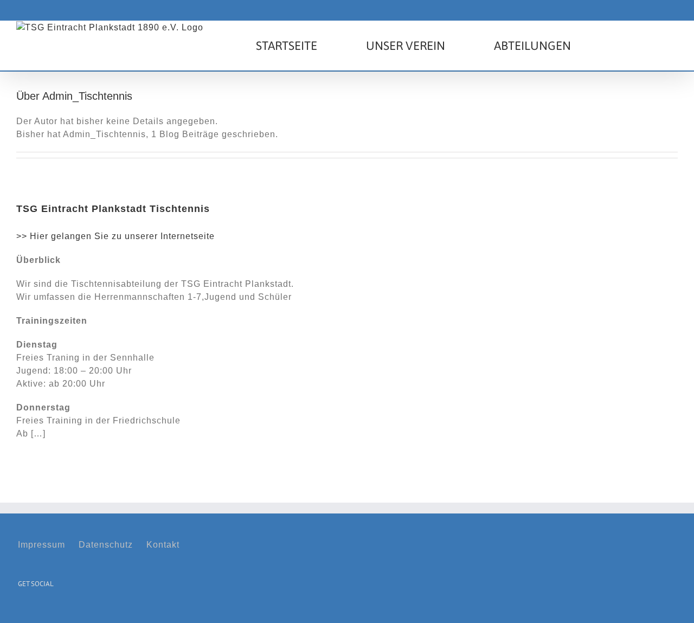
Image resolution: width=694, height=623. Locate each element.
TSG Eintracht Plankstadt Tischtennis (113, 208)
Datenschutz (106, 544)
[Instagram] (38, 610)
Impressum (41, 544)
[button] (624, 45)
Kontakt (162, 544)
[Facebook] (21, 610)
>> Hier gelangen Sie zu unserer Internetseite (115, 236)
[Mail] (54, 610)
